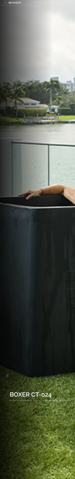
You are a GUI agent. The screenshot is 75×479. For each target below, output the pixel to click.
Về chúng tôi (34, 2)
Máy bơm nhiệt (60, 2)
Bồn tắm (52, 2)
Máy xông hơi (44, 2)
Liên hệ (68, 2)
